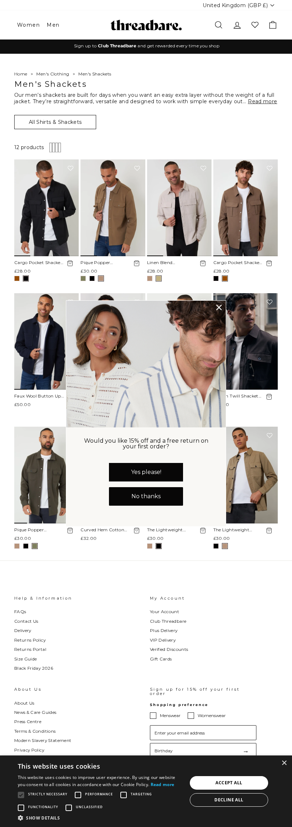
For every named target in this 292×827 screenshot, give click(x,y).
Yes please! (146, 472)
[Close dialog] (219, 307)
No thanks (146, 496)
